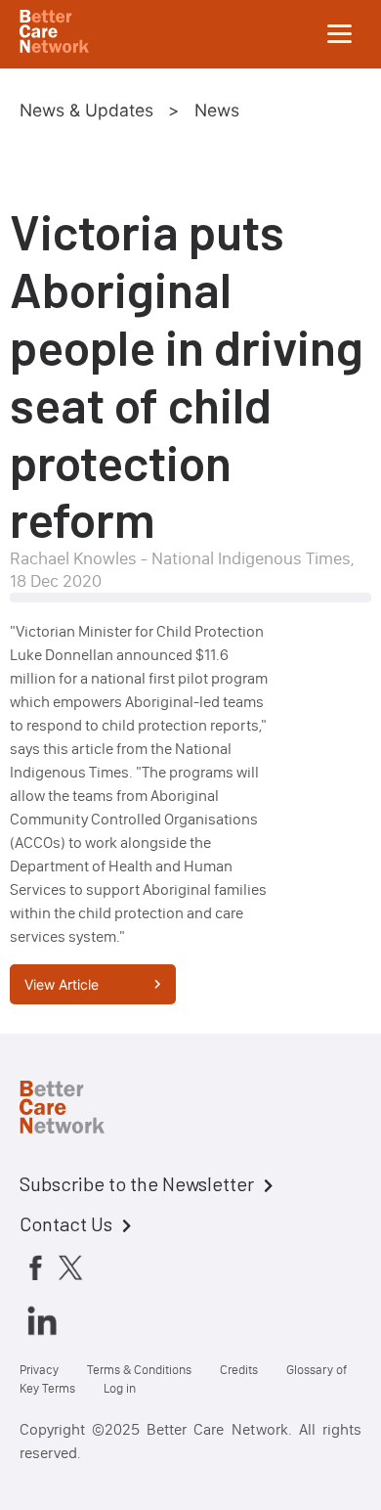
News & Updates (86, 110)
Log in (120, 1388)
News (216, 110)
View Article (61, 984)
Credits (239, 1369)
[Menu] (339, 34)
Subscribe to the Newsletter (137, 1183)
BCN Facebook (35, 1267)
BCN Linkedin (42, 1320)
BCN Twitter (70, 1267)
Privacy (39, 1369)
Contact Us (66, 1223)
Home (78, 1110)
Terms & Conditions (139, 1369)
